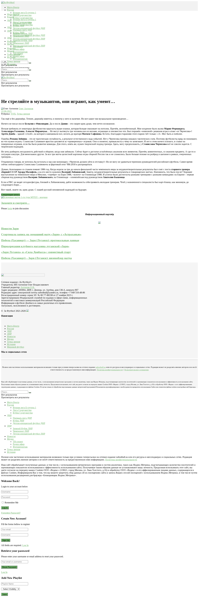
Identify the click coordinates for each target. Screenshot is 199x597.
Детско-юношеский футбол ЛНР (29, 39)
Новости (11, 48)
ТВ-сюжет (18, 53)
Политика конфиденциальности (110, 370)
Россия (10, 10)
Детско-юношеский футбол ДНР (29, 28)
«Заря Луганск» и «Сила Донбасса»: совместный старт (36, 252)
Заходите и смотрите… (15, 202)
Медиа (10, 51)
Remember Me (11, 502)
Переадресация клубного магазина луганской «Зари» (35, 246)
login (10, 208)
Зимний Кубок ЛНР (23, 40)
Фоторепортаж (20, 52)
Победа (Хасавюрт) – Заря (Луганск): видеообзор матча (36, 258)
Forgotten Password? (11, 513)
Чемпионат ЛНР (21, 43)
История (11, 64)
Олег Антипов (26, 108)
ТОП (13, 114)
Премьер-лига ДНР (22, 30)
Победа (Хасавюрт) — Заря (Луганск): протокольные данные (40, 240)
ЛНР (9, 31)
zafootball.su (101, 367)
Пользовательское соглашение (136, 370)
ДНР (9, 20)
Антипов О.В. (28, 287)
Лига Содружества (22, 15)
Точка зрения (13, 61)
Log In (25, 545)
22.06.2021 (6, 111)
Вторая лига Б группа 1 (24, 12)
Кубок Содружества (23, 18)
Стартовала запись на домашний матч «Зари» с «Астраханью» (41, 234)
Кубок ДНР (18, 32)
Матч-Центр (13, 7)
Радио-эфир (18, 49)
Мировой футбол (15, 347)
